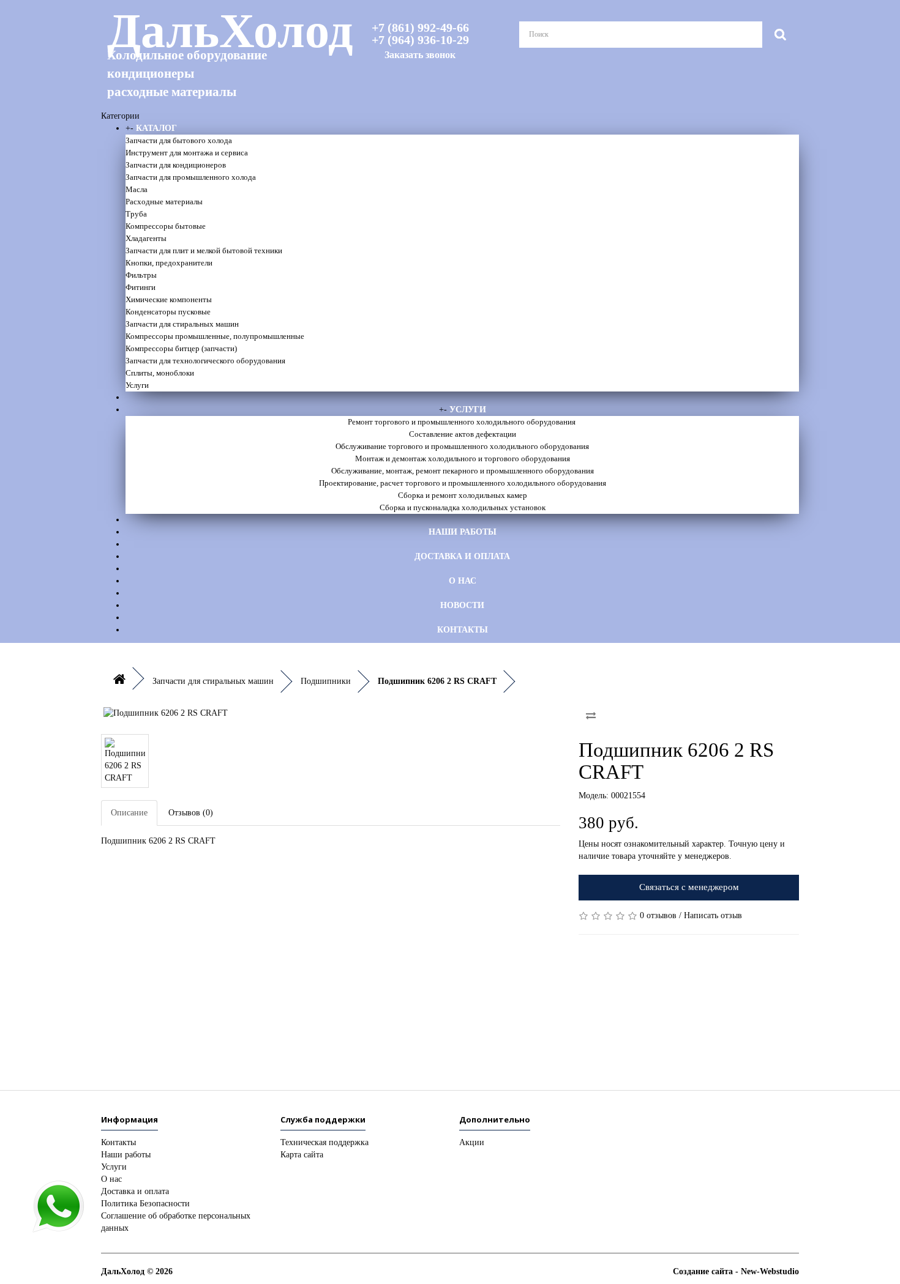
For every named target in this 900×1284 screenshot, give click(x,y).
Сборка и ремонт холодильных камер (462, 495)
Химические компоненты (169, 299)
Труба (136, 213)
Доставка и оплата (462, 556)
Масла (137, 189)
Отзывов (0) (190, 812)
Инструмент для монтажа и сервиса (187, 152)
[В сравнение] (591, 716)
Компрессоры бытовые (166, 226)
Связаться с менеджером (689, 887)
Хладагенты (146, 238)
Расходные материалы (164, 201)
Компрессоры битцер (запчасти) (181, 348)
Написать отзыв (713, 915)
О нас (462, 580)
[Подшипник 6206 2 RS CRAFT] (330, 713)
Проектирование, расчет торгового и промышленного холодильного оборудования (462, 483)
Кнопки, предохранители (169, 262)
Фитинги (141, 287)
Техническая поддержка (324, 1142)
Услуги (137, 385)
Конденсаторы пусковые (168, 311)
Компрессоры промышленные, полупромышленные (215, 336)
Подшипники (326, 681)
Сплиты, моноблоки (160, 372)
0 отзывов (658, 915)
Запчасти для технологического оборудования (205, 360)
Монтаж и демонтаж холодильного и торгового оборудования (462, 458)
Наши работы (463, 531)
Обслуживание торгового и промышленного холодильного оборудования (462, 446)
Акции (471, 1142)
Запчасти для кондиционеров (176, 164)
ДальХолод (214, 52)
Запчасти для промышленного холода (191, 177)
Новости (462, 605)
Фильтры (141, 275)
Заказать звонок (420, 55)
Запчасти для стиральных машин (182, 323)
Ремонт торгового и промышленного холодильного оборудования (462, 421)
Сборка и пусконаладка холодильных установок (463, 507)
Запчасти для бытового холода (179, 140)
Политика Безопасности (145, 1203)
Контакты (462, 629)
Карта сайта (301, 1154)
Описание (129, 812)
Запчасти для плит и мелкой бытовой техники (204, 250)
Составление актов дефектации (462, 434)
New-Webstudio (770, 1271)
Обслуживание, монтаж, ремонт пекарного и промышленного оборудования (462, 470)
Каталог (156, 128)
